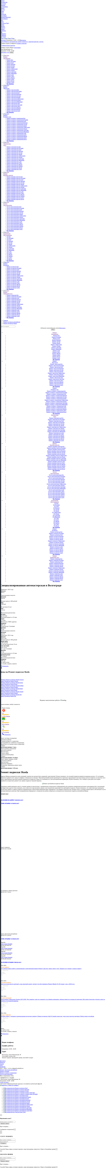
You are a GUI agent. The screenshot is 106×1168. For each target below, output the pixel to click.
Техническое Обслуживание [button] (54, 501)
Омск (1, 20)
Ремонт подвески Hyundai (14, 268)
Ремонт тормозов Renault (14, 299)
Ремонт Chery (10, 76)
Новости (2, 1062)
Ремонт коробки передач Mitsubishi (16, 190)
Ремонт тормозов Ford (13, 298)
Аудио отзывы (5, 803)
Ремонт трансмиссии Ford (14, 150)
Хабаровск (3, 33)
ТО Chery (9, 257)
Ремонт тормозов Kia (13, 295)
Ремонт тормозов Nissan (13, 305)
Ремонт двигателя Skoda (13, 97)
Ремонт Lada (10, 75)
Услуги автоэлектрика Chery (15, 223)
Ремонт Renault (11, 64)
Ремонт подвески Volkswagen (15, 275)
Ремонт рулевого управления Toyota (17, 124)
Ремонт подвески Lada (13, 281)
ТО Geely (9, 253)
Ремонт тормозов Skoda (13, 302)
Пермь (2, 21)
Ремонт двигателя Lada (13, 103)
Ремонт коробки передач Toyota (15, 182)
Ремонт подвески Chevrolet (14, 278)
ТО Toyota (9, 242)
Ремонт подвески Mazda (13, 284)
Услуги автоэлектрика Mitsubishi (16, 220)
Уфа (1, 32)
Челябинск (3, 35)
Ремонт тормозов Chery (13, 311)
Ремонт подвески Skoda (13, 274)
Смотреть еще (4, 794)
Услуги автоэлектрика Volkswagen (16, 215)
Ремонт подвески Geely (13, 287)
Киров (2, 12)
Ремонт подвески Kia (13, 266)
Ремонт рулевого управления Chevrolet (18, 130)
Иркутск (2, 9)
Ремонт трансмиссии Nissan (14, 157)
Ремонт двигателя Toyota (14, 96)
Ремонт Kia (10, 60)
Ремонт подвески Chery (13, 283)
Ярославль (3, 36)
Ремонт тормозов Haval (13, 314)
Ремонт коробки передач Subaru (16, 196)
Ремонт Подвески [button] (54, 529)
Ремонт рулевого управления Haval (17, 139)
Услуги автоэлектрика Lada (14, 221)
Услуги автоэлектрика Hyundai (15, 208)
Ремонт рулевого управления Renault (17, 123)
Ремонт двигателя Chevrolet (14, 105)
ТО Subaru (10, 256)
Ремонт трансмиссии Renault (15, 151)
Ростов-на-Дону (4, 23)
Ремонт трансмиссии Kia (14, 147)
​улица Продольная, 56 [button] (6, 49)
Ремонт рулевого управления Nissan (17, 129)
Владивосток (3, 2)
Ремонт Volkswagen (12, 69)
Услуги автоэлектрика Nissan (15, 217)
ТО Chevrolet (10, 248)
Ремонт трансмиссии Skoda (14, 154)
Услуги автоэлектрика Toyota (15, 212)
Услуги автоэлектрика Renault (15, 211)
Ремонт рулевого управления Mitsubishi (18, 132)
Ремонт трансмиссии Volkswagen (16, 155)
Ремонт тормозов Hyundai (14, 296)
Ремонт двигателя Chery (13, 106)
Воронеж (2, 5)
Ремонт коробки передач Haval (15, 199)
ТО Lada (9, 251)
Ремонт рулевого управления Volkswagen (18, 127)
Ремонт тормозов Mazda (13, 313)
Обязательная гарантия (8, 45)
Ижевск (2, 8)
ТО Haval (9, 259)
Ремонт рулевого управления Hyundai (17, 120)
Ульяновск (3, 30)
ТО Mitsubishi (10, 250)
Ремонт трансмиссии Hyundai (15, 148)
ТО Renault (10, 241)
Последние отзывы (7, 962)
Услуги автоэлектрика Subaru (15, 226)
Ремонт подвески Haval (13, 286)
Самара (2, 24)
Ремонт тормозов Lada (13, 310)
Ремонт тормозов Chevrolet (14, 307)
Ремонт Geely (10, 82)
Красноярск (3, 15)
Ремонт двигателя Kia (13, 90)
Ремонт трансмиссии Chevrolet (15, 158)
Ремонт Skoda (10, 67)
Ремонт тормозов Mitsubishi (14, 308)
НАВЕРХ (2, 1067)
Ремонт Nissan (11, 70)
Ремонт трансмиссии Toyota (14, 153)
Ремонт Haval (10, 81)
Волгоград (3, 3)
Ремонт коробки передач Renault (16, 181)
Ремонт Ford (10, 63)
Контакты (23, 40)
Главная (5, 320)
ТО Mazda (9, 254)
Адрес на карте (4, 1082)
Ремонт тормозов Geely (13, 316)
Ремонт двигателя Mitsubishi (15, 102)
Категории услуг (5, 52)
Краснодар (3, 14)
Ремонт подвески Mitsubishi (14, 280)
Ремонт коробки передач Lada (15, 191)
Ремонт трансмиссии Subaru (15, 166)
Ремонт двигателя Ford (13, 93)
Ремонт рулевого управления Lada (16, 133)
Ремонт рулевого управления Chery (17, 138)
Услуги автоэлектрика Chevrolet (16, 218)
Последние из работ (7, 800)
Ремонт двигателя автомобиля (8, 1070)
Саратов (2, 26)
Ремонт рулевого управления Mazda (17, 136)
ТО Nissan (9, 247)
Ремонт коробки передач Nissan (15, 187)
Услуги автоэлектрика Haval (15, 227)
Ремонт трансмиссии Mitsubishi (15, 160)
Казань (2, 11)
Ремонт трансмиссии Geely (14, 169)
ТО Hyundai (10, 238)
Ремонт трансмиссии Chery (14, 163)
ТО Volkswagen (11, 245)
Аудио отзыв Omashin (6, 944)
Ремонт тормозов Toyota (13, 301)
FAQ (1, 1065)
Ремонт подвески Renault (14, 271)
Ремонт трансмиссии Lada (14, 161)
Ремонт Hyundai (11, 61)
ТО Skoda (9, 244)
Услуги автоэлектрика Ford (14, 209)
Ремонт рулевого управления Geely (17, 135)
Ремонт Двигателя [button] (55, 361)
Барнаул (2, 0)
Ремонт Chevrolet (11, 72)
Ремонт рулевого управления (8, 1073)
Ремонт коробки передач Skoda (15, 184)
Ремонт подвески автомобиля (11, 322)
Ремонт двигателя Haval (13, 109)
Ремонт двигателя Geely (13, 111)
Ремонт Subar (10, 79)
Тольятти (2, 27)
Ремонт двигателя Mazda (14, 108)
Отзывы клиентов (21, 43)
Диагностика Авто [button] (54, 415)
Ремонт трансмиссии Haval (14, 167)
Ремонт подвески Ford (13, 269)
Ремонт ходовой (4, 1071)
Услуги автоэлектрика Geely (15, 229)
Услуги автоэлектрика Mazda (15, 224)
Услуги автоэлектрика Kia (14, 206)
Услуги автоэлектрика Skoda (15, 214)
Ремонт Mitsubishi (12, 73)
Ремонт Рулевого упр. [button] (55, 388)
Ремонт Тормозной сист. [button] (54, 556)
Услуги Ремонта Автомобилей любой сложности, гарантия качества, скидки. (22, 41)
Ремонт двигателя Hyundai (14, 91)
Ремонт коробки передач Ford (15, 179)
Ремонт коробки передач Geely (15, 197)
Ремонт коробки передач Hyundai (16, 178)
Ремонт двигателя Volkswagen (15, 99)
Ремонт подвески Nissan (13, 277)
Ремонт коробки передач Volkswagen (17, 185)
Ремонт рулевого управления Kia (16, 118)
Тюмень (2, 29)
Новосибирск (4, 18)
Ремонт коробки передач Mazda (15, 194)
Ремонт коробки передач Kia (15, 176)
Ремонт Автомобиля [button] (54, 333)
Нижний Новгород (5, 17)
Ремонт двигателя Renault (14, 94)
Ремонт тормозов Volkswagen (15, 304)
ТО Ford (9, 239)
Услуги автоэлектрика (6, 1074)
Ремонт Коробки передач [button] (54, 444)
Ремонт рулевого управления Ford (16, 121)
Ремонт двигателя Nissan (14, 100)
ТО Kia (9, 236)
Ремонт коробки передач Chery (15, 193)
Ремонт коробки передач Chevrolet (16, 188)
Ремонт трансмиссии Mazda (14, 164)
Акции (2, 1064)
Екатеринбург (4, 6)
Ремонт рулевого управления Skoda (17, 126)
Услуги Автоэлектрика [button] (54, 472)
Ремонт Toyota (11, 66)
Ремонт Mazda (11, 78)
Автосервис (17, 47)
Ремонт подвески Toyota (13, 272)
